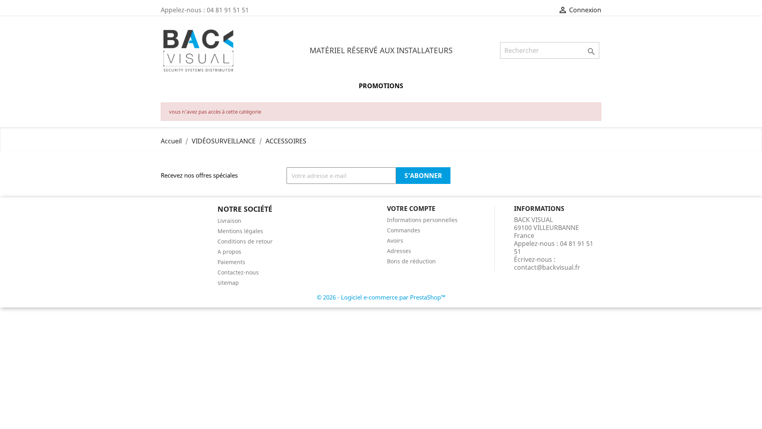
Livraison (229, 220)
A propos (229, 251)
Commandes (403, 230)
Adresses (399, 251)
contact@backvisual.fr (547, 267)
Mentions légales (240, 231)
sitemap (228, 282)
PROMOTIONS (381, 85)
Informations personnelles (422, 220)
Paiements (231, 262)
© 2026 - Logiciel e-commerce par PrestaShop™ (381, 297)
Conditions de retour (245, 241)
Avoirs (395, 240)
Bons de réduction (411, 261)
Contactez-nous (238, 272)
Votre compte (411, 208)
